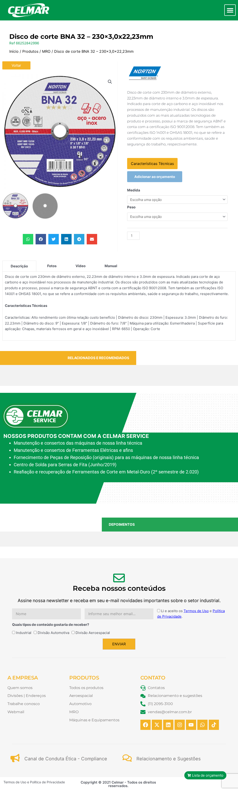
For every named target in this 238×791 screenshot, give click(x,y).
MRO (46, 51)
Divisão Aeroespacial (93, 632)
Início (14, 51)
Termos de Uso (196, 611)
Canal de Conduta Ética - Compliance (65, 758)
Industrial (23, 632)
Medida (133, 190)
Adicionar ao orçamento (154, 176)
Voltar (16, 65)
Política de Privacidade (47, 782)
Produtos (30, 51)
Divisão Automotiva (53, 632)
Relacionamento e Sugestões (168, 758)
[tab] (19, 266)
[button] (230, 10)
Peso (131, 207)
